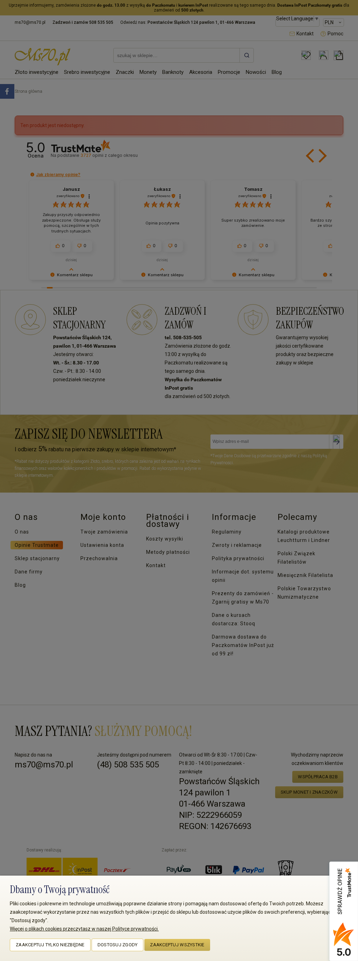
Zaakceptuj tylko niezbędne (50, 944)
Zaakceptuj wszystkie (177, 944)
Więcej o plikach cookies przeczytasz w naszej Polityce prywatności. (84, 929)
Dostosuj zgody (118, 944)
